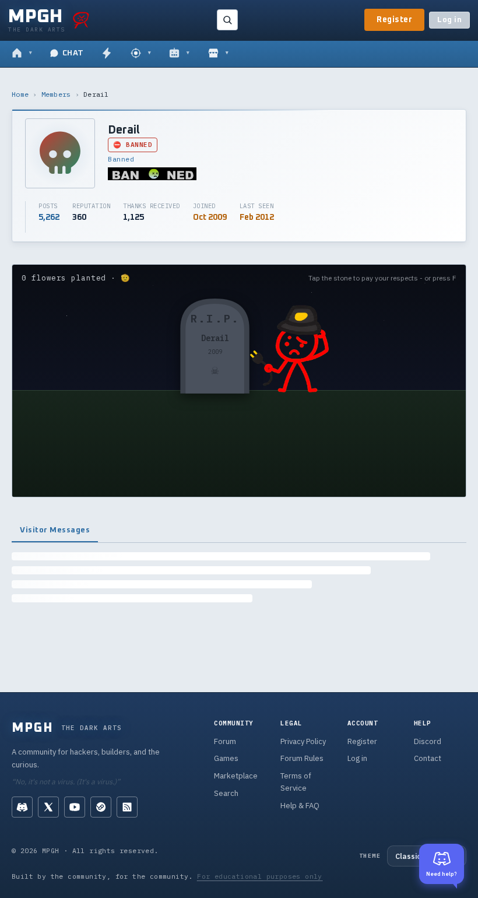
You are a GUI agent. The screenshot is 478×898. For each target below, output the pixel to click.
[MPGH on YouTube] (74, 807)
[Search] (227, 19)
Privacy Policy (303, 741)
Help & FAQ (299, 806)
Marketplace (236, 776)
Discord (427, 741)
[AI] (179, 53)
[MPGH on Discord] (22, 807)
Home (20, 94)
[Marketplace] (218, 53)
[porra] (81, 20)
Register (394, 20)
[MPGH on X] (48, 807)
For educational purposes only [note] (259, 876)
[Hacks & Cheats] (140, 53)
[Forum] (21, 53)
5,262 (48, 217)
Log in (449, 20)
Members (56, 94)
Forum (225, 741)
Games (226, 758)
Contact (427, 758)
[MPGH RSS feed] (127, 807)
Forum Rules (302, 758)
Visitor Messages (55, 530)
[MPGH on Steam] (100, 807)
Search (226, 793)
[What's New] (106, 53)
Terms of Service (295, 782)
